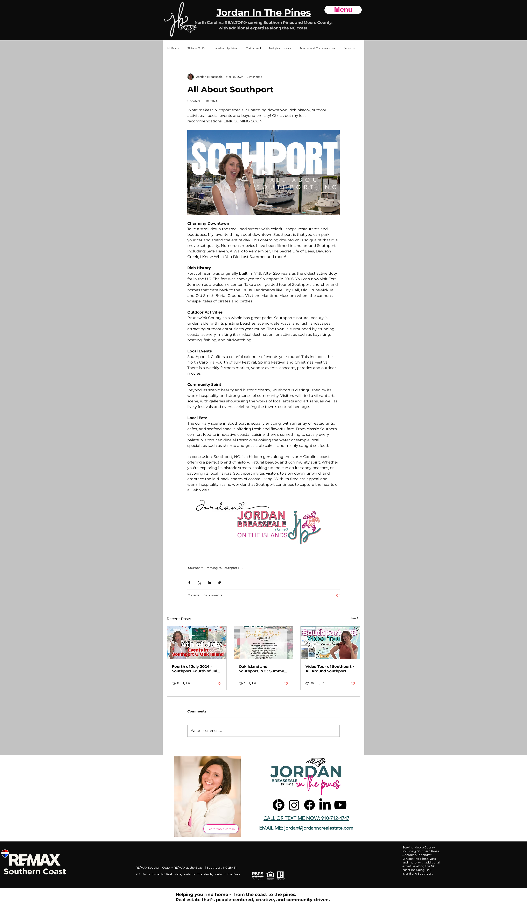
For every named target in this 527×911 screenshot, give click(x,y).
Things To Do (197, 48)
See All (355, 618)
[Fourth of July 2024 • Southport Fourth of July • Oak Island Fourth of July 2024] (196, 642)
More (347, 48)
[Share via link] (220, 582)
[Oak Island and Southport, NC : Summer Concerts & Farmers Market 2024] (263, 642)
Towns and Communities (318, 48)
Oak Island (253, 48)
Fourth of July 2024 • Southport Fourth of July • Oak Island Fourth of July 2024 (195, 668)
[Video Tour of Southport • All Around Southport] (330, 642)
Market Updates (226, 48)
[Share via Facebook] (189, 582)
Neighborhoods (280, 48)
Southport (195, 568)
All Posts (173, 48)
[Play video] (263, 172)
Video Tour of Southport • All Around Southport (329, 668)
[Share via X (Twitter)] (199, 582)
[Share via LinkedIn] (209, 582)
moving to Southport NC (224, 568)
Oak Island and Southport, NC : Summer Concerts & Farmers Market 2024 (262, 668)
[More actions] (337, 76)
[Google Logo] (279, 805)
